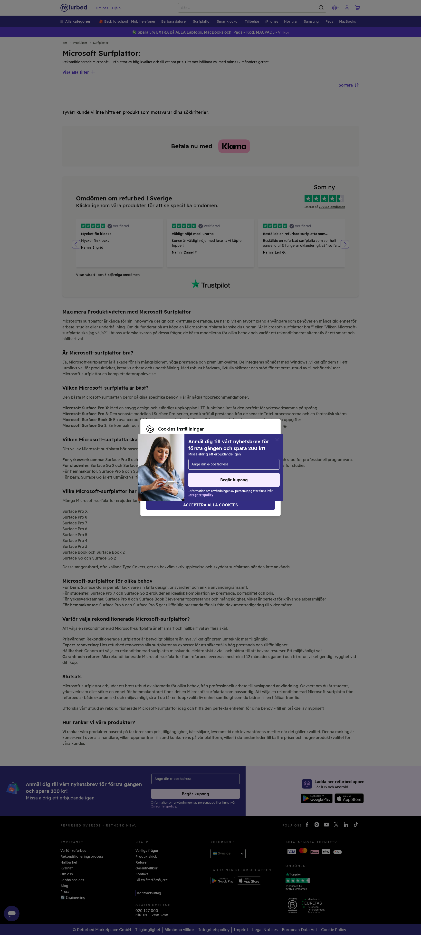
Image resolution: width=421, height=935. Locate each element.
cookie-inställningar (163, 465)
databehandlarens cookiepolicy (173, 470)
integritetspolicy (232, 465)
